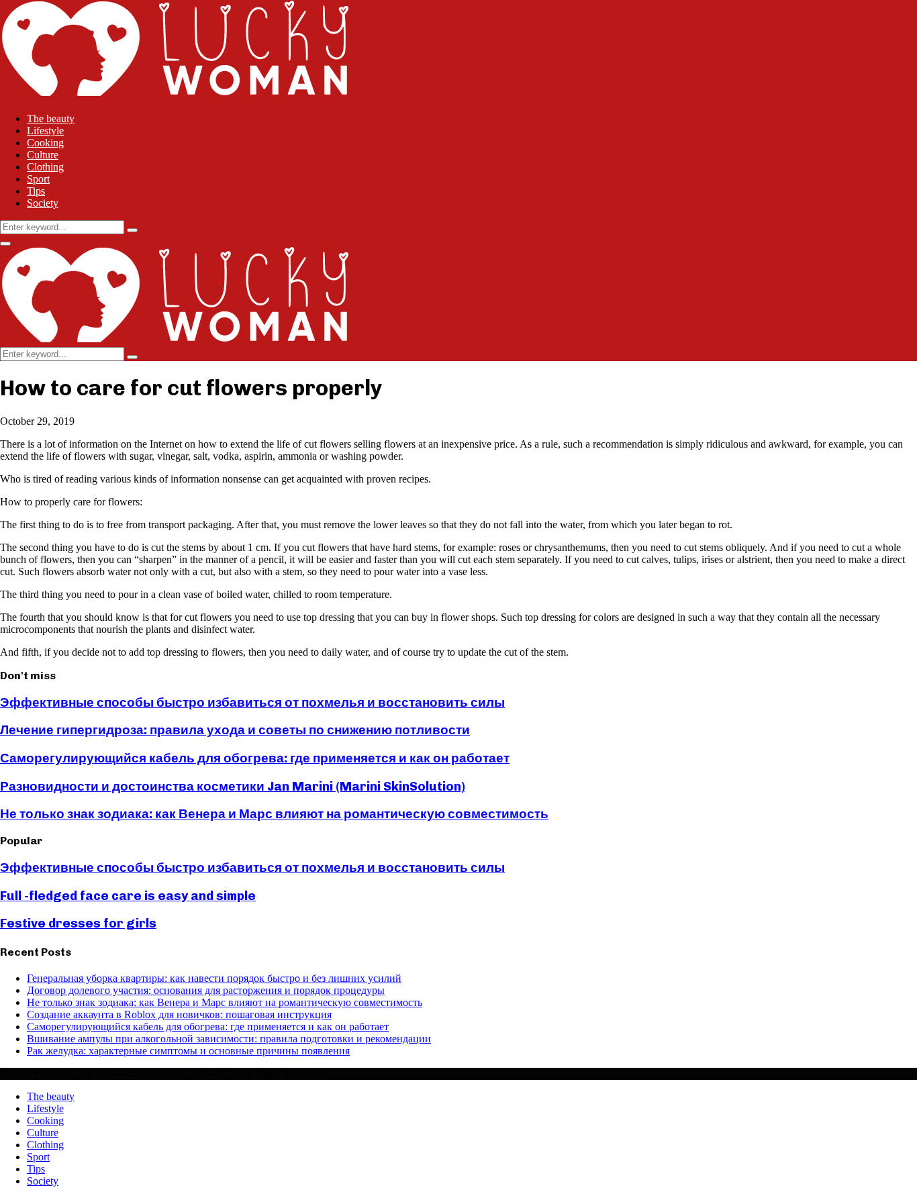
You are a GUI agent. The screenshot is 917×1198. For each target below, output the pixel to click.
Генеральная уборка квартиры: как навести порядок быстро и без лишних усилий (214, 978)
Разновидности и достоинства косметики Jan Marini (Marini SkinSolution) (232, 786)
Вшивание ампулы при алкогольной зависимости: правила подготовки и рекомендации (229, 1038)
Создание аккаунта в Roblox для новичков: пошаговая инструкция (179, 1014)
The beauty (51, 118)
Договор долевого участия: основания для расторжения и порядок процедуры (206, 990)
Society (42, 203)
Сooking (45, 142)
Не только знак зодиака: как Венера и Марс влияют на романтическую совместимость (274, 813)
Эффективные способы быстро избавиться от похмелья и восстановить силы (252, 702)
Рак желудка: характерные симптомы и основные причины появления (188, 1050)
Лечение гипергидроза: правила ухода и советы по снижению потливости (235, 730)
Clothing (45, 166)
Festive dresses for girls (78, 923)
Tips (36, 191)
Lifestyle (45, 130)
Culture (42, 154)
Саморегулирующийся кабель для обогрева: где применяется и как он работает (255, 758)
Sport (38, 179)
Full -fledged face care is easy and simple (128, 895)
